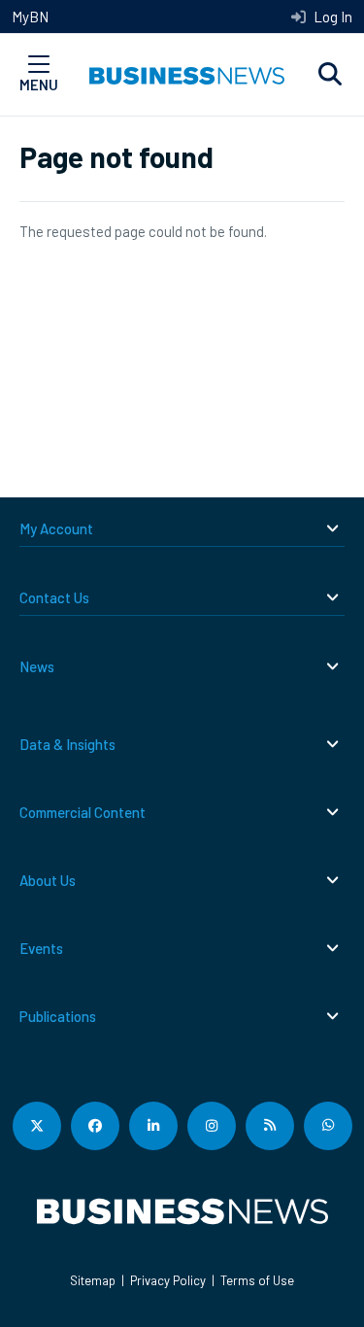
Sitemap (93, 1280)
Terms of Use (257, 1280)
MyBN (30, 16)
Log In (331, 16)
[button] (330, 74)
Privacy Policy (168, 1280)
